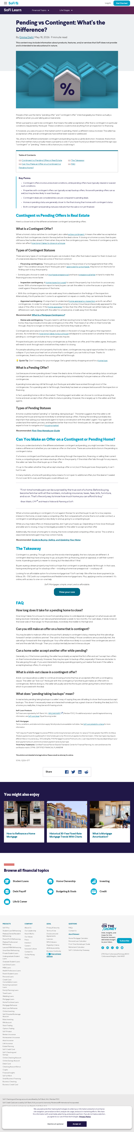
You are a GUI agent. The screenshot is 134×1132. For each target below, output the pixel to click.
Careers (28, 946)
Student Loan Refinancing (12, 931)
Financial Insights (9, 1073)
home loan (103, 360)
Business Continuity (54, 951)
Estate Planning (8, 1046)
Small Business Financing (12, 1079)
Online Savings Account (11, 1061)
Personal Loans (8, 977)
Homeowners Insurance (11, 1037)
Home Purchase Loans (11, 1002)
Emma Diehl (26, 37)
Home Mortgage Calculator (78, 938)
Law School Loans (9, 965)
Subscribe (124, 940)
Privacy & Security (53, 928)
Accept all (77, 1124)
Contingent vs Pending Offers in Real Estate (42, 160)
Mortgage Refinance (10, 1005)
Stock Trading (7, 1025)
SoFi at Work (7, 1076)
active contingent (76, 234)
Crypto (5, 1070)
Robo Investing (8, 1019)
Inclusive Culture (31, 949)
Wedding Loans (8, 996)
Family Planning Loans (10, 990)
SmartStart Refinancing (11, 950)
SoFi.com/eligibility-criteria (93, 724)
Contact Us (29, 952)
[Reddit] (86, 772)
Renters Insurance (9, 1034)
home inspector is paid (56, 282)
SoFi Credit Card (9, 1049)
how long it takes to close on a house (48, 243)
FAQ (73, 164)
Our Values (29, 937)
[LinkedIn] (80, 772)
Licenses (50, 939)
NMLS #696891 (54, 713)
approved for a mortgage (78, 266)
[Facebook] (67, 772)
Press (27, 940)
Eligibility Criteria (53, 945)
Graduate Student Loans (11, 962)
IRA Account (7, 1022)
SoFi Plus (6, 928)
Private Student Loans (10, 953)
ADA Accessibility (53, 948)
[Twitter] (73, 772)
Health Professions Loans (12, 971)
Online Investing (8, 1011)
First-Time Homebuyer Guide (46, 430)
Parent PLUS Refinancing (12, 939)
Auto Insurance (8, 1040)
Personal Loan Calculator (77, 941)
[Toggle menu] (6, 3)
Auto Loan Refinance (10, 1008)
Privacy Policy (85, 1117)
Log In (108, 3)
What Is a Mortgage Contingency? (48, 315)
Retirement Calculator (77, 947)
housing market (52, 425)
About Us (28, 928)
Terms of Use (51, 931)
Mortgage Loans (8, 999)
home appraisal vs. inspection (82, 301)
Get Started (121, 3)
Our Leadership (30, 931)
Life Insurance (8, 1043)
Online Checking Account (12, 1058)
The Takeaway (77, 160)
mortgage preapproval (58, 274)
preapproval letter (87, 274)
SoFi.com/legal (33, 716)
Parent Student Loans (10, 974)
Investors (28, 943)
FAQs (27, 958)
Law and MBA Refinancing (12, 947)
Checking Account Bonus (12, 1067)
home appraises (55, 307)
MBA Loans (7, 968)
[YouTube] (122, 947)
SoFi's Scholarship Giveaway (79, 950)
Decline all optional (56, 1124)
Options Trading (8, 1028)
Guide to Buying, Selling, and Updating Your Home (56, 540)
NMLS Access (52, 942)
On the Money (30, 955)
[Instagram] (117, 947)
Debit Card (7, 1064)
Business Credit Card (10, 1085)
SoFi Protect (7, 1031)
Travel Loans (7, 993)
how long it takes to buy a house (54, 333)
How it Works (29, 934)
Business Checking (9, 1082)
